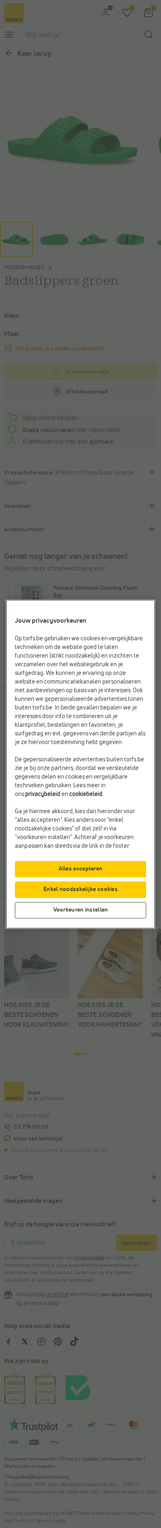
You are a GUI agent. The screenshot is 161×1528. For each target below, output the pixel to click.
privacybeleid (42, 794)
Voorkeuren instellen (80, 910)
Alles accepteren (81, 869)
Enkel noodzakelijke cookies (80, 889)
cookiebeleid (85, 794)
